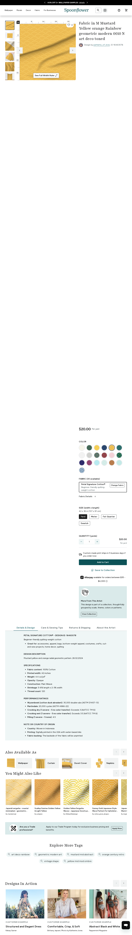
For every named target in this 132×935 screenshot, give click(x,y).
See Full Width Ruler (46, 75)
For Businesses (50, 10)
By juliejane (38, 814)
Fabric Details (87, 496)
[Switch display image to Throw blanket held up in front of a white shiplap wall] (9, 77)
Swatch (84, 523)
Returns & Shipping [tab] (79, 627)
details (82, 2)
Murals (19, 10)
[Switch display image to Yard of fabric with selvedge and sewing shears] (9, 35)
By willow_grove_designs (100, 814)
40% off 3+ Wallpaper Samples (62, 3)
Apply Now (117, 828)
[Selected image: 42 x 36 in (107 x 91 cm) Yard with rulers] (9, 25)
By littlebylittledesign (70, 814)
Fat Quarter (109, 516)
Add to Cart (103, 562)
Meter (94, 516)
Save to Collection (103, 570)
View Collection (89, 614)
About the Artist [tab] (106, 627)
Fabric (37, 10)
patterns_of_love (102, 45)
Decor (28, 10)
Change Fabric (117, 485)
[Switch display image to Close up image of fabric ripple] (9, 66)
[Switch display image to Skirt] (9, 56)
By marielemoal (11, 814)
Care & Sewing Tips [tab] (52, 627)
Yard (83, 516)
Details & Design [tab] (26, 627)
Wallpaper (9, 10)
